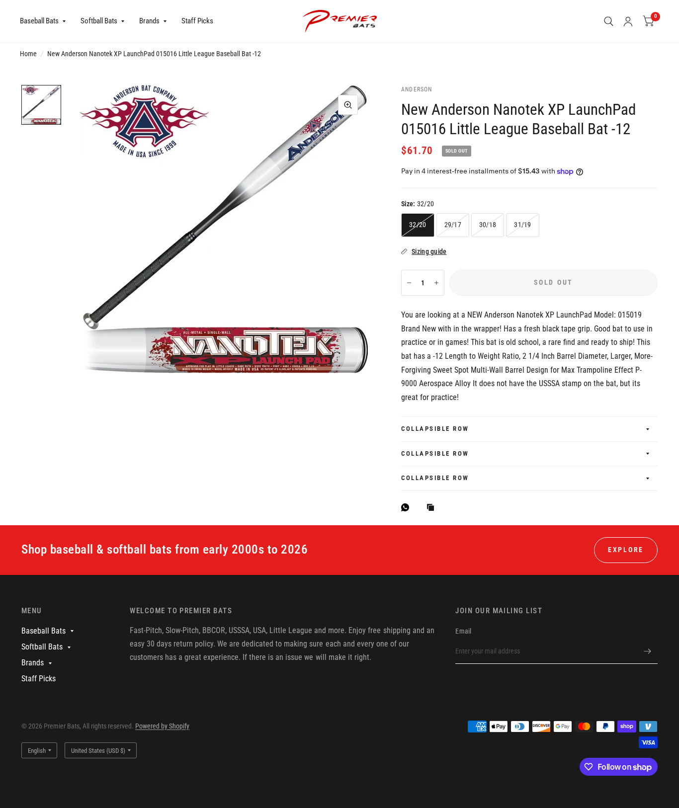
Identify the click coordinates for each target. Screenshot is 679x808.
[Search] (608, 21)
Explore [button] (626, 550)
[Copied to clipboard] (432, 508)
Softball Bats (99, 20)
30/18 (487, 225)
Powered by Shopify (162, 726)
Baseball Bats (39, 20)
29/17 (452, 225)
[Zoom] (348, 105)
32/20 (417, 225)
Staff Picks (197, 20)
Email (463, 631)
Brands (149, 20)
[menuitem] (46, 21)
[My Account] (628, 21)
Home (28, 54)
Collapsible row (435, 428)
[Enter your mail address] (648, 651)
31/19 (522, 225)
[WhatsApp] (407, 507)
